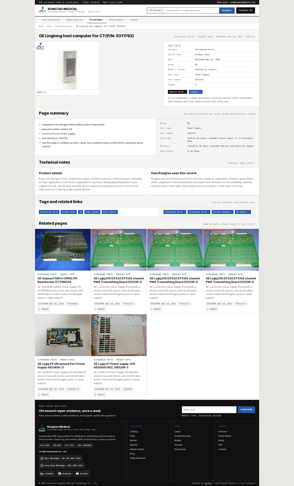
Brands (133, 440)
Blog (49, 26)
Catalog (134, 431)
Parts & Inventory (51, 20)
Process (178, 445)
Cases (177, 431)
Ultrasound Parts (63, 26)
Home (41, 26)
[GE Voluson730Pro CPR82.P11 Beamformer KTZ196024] (63, 250)
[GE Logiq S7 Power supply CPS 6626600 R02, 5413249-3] (119, 335)
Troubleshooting (182, 436)
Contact (134, 20)
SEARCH (226, 10)
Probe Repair (224, 436)
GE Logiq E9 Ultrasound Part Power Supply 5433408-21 (61, 365)
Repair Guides (137, 449)
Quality (177, 440)
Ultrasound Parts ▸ (175, 212)
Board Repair (109, 212)
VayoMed (208, 483)
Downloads (180, 449)
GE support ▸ (243, 212)
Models (134, 445)
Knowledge (96, 19)
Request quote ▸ (177, 92)
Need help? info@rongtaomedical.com (236, 2)
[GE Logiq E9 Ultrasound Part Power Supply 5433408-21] (63, 335)
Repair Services (75, 20)
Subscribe (246, 409)
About (221, 440)
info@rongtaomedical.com (52, 451)
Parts (132, 436)
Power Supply (92, 212)
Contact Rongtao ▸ (222, 212)
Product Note (68, 212)
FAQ (220, 445)
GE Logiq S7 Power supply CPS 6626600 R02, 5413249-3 (114, 365)
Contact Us (245, 10)
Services (222, 431)
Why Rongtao (116, 20)
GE (80, 212)
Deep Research (138, 458)
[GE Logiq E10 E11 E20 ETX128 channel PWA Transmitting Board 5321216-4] (119, 250)
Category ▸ (195, 92)
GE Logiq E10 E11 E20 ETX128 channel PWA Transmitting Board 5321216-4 (119, 280)
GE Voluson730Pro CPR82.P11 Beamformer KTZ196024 (57, 280)
